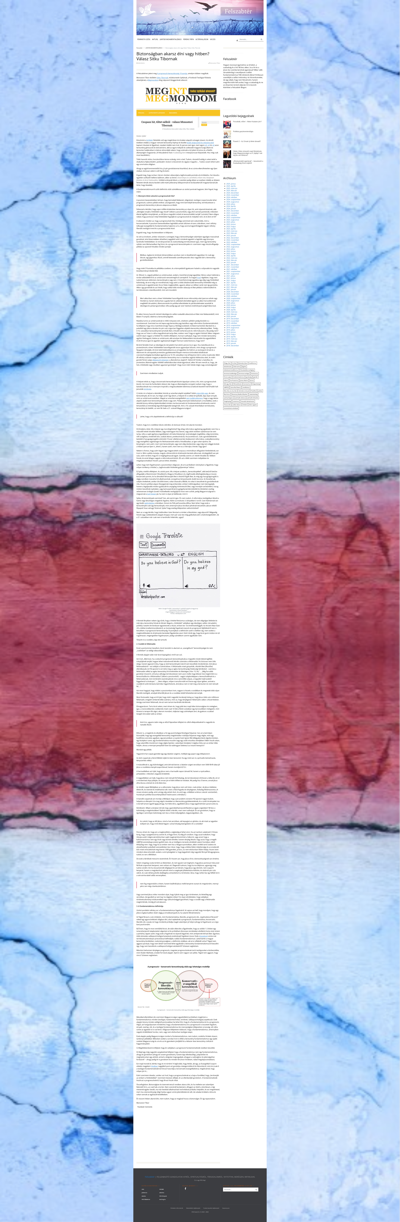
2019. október (231, 323)
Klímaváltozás (237, 384)
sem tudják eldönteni (194, 398)
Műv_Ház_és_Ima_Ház (230, 391)
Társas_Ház (227, 405)
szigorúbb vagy (202, 393)
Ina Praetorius (234, 380)
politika (260, 391)
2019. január (231, 343)
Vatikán (245, 405)
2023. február (231, 233)
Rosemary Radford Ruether (240, 394)
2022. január (231, 262)
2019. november (232, 321)
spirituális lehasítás (252, 398)
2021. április (231, 283)
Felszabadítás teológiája (247, 370)
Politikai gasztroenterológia (243, 131)
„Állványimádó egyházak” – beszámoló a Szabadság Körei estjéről (248, 162)
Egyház (244, 366)
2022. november (232, 240)
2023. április (231, 229)
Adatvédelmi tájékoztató (193, 1208)
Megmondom (153, 80)
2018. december (232, 346)
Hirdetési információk (177, 1208)
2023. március (231, 231)
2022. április (231, 256)
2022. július (230, 249)
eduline (144, 1196)
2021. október (231, 269)
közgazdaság (256, 384)
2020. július (230, 303)
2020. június (231, 305)
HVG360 (161, 1189)
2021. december (232, 265)
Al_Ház (234, 363)
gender (256, 377)
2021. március (231, 285)
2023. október (231, 215)
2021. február (231, 287)
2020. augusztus (232, 301)
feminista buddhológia (230, 373)
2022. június (231, 251)
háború (226, 380)
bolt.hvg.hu (162, 1199)
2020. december (232, 292)
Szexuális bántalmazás (247, 401)
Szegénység (227, 401)
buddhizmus (252, 363)
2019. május (231, 334)
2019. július (230, 330)
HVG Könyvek (163, 1196)
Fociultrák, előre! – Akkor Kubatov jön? (247, 121)
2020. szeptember (233, 298)
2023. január (231, 235)
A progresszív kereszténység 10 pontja (172, 73)
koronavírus (246, 384)
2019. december (232, 319)
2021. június (231, 278)
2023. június (231, 224)
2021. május (231, 280)
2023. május (231, 227)
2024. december (232, 193)
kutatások (204, 936)
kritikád (149, 140)
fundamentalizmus (238, 377)
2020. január (231, 316)
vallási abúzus (237, 405)
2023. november (232, 213)
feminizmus (254, 373)
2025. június (231, 184)
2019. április (231, 337)
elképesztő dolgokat (160, 360)
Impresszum (225, 1208)
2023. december (232, 211)
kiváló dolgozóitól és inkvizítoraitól (200, 143)
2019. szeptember (233, 325)
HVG (143, 1189)
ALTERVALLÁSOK (202, 39)
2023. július (230, 222)
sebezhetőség (253, 394)
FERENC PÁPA (188, 39)
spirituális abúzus (240, 398)
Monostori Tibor (215, 63)
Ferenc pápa (227, 377)
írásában (154, 1066)
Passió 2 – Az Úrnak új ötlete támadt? (247, 141)
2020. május (231, 307)
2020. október (231, 296)
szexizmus (236, 401)
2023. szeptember (233, 217)
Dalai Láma (236, 366)
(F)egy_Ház (227, 363)
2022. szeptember (233, 244)
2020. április (231, 310)
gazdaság (249, 377)
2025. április (231, 186)
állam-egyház (253, 405)
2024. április (231, 206)
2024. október (231, 197)
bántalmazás (227, 366)
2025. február (231, 190)
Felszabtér (150, 1177)
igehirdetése (149, 503)
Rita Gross (227, 394)
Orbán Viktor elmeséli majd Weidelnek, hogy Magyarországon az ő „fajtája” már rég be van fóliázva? (247, 153)
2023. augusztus (232, 220)
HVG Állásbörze (146, 1199)
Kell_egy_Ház (227, 384)
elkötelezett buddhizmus (231, 370)
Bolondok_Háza (242, 363)
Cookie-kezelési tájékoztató (211, 1208)
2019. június (231, 332)
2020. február (231, 314)
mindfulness (246, 387)
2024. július (230, 204)
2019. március (231, 339)
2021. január (231, 289)
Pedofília (253, 391)
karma (252, 380)
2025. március (231, 188)
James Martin (244, 380)
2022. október (231, 242)
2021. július (230, 276)
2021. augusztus (232, 274)
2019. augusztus (232, 328)
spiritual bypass (228, 398)
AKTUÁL (155, 39)
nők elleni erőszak (244, 391)
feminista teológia (244, 373)
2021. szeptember (233, 271)
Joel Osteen (151, 494)
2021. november (232, 267)
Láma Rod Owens (236, 387)
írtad (199, 277)
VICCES (212, 39)
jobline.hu (144, 1192)
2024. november (232, 195)
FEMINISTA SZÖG (143, 39)
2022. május (231, 253)
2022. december (232, 238)
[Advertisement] (178, 1136)
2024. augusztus (232, 202)
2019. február (231, 341)
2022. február (231, 260)
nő (206, 145)
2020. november (232, 294)
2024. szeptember (233, 199)
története (147, 389)
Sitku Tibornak (162, 77)
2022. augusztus (232, 247)
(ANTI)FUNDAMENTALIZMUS (171, 39)
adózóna (161, 1192)
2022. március (231, 258)
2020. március (231, 312)
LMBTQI (226, 387)
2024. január (231, 208)
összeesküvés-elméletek (231, 408)
